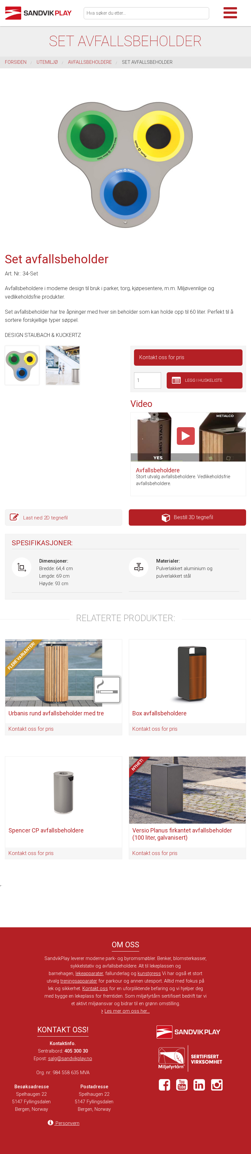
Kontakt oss (95, 988)
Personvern (66, 1123)
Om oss (125, 944)
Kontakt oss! (63, 1029)
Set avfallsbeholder (147, 62)
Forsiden (15, 62)
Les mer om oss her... (127, 1011)
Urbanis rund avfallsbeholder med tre (56, 713)
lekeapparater (89, 973)
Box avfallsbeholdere (159, 713)
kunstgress (149, 973)
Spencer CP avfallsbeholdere (46, 830)
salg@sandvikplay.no (70, 1058)
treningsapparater (78, 981)
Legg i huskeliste (203, 380)
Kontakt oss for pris (161, 357)
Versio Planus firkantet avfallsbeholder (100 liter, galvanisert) (182, 834)
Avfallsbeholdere (90, 62)
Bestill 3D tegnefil (193, 517)
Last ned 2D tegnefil (45, 518)
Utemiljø (47, 62)
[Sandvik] (42, 13)
